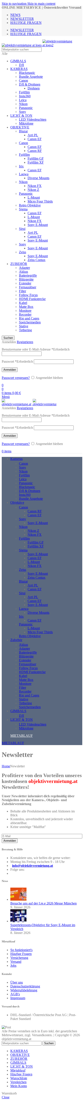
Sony (22, 112)
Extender (25, 283)
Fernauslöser (27, 287)
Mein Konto (18, 1086)
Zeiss (22, 252)
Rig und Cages (29, 318)
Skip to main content (41, 3)
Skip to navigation (14, 3)
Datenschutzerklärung (25, 986)
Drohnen (34, 88)
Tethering (25, 330)
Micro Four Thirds (40, 201)
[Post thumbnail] (18, 899)
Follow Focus (28, 295)
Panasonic (26, 108)
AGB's (15, 994)
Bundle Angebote (31, 76)
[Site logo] (22, 45)
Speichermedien (30, 322)
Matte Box (26, 307)
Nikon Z (33, 190)
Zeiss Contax (36, 260)
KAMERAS (19, 69)
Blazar (23, 131)
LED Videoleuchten (32, 119)
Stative (23, 326)
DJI (21, 65)
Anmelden (9, 369)
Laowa (23, 174)
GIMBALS (18, 61)
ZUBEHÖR (18, 264)
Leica (22, 100)
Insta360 (25, 96)
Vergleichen (18, 1082)
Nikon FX (35, 186)
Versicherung (19, 958)
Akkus (23, 271)
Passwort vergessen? (16, 378)
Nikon (23, 104)
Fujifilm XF (36, 162)
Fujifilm (24, 92)
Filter (22, 291)
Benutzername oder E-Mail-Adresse (36, 349)
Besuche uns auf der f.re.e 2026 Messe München (43, 903)
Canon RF (35, 151)
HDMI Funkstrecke (32, 299)
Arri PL (33, 135)
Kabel (23, 303)
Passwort (17, 361)
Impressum (17, 998)
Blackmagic (27, 73)
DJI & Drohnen (29, 84)
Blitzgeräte (26, 279)
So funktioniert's (21, 950)
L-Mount (34, 197)
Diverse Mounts (38, 178)
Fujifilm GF (36, 158)
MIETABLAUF (21, 735)
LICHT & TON (21, 115)
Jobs (13, 965)
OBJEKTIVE (19, 127)
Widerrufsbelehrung (23, 990)
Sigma (23, 209)
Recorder (25, 314)
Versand (15, 961)
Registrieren (25, 342)
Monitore (25, 310)
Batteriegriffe (28, 275)
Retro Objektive (30, 205)
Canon (23, 80)
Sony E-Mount (38, 225)
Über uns (16, 982)
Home (6, 766)
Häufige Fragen (21, 954)
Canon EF (35, 139)
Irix (21, 166)
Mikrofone (26, 123)
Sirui (22, 229)
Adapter (24, 268)
